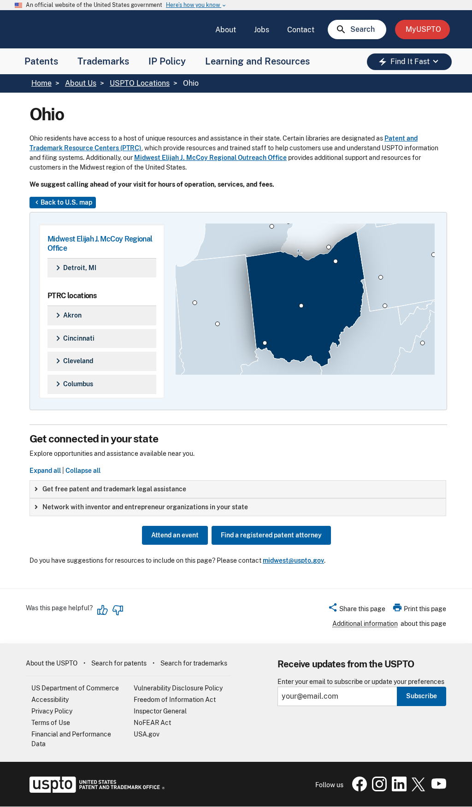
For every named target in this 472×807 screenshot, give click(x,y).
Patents (41, 61)
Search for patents (119, 663)
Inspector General (160, 711)
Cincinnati (73, 338)
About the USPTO (51, 663)
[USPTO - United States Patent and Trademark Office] (95, 790)
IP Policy (167, 61)
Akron (67, 315)
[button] (356, 610)
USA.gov (146, 734)
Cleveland (73, 361)
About (225, 29)
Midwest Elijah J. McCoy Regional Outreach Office (210, 157)
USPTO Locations (140, 83)
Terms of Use (50, 722)
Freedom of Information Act (175, 699)
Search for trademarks (193, 663)
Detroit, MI (74, 268)
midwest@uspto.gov (293, 560)
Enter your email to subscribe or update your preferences (360, 681)
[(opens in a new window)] (377, 789)
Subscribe (421, 696)
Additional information (365, 623)
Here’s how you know (196, 5)
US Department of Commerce (75, 688)
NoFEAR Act (152, 722)
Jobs (261, 29)
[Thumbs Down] (117, 610)
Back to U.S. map (62, 202)
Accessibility (50, 699)
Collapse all (82, 470)
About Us (80, 83)
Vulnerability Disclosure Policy (178, 688)
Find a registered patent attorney (271, 535)
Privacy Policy (51, 711)
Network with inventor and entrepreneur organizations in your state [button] (145, 507)
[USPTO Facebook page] (357, 789)
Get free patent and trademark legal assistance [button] (114, 489)
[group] (238, 489)
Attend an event (175, 535)
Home (41, 83)
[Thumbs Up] (102, 610)
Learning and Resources (257, 61)
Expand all (45, 470)
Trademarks (103, 61)
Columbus (73, 384)
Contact (300, 29)
